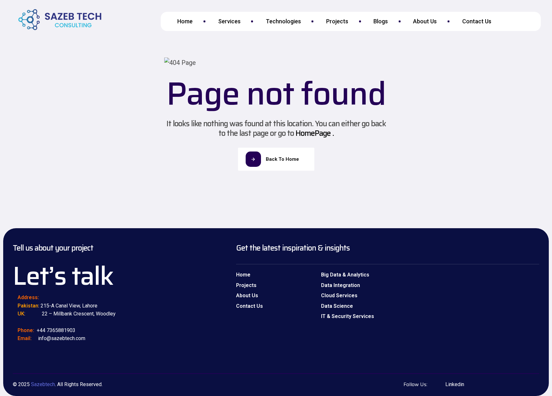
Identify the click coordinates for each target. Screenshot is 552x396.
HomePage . (314, 133)
